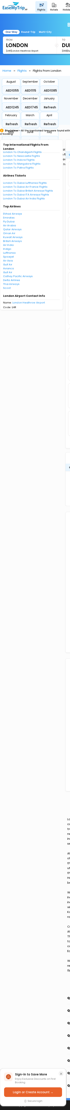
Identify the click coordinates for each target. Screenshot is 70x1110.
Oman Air (9, 233)
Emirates (9, 218)
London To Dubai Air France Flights (25, 187)
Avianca (8, 268)
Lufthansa (9, 253)
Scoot (7, 288)
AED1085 (50, 90)
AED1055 (12, 90)
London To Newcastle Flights (21, 156)
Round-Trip (28, 32)
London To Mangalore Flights (21, 164)
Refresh (50, 107)
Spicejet (8, 257)
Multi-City (45, 32)
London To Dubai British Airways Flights (28, 191)
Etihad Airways (12, 214)
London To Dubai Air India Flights (24, 198)
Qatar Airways (12, 229)
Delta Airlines (11, 280)
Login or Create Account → (33, 1092)
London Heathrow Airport (28, 302)
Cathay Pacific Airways (18, 276)
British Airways (12, 241)
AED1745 (31, 107)
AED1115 (30, 90)
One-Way (11, 32)
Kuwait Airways (13, 237)
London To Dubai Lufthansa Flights (25, 183)
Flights (22, 71)
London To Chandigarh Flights (22, 152)
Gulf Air (7, 264)
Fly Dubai (9, 221)
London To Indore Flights (19, 160)
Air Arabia (9, 225)
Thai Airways (11, 284)
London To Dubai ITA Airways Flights (26, 194)
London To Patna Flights (18, 168)
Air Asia (8, 260)
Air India (8, 245)
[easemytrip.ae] (15, 7)
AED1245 (12, 107)
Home (7, 71)
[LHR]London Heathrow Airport (22, 50)
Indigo (7, 249)
